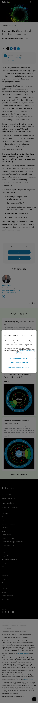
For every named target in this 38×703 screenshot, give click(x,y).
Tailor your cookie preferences (19, 367)
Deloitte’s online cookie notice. (25, 352)
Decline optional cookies (19, 363)
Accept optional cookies (19, 358)
